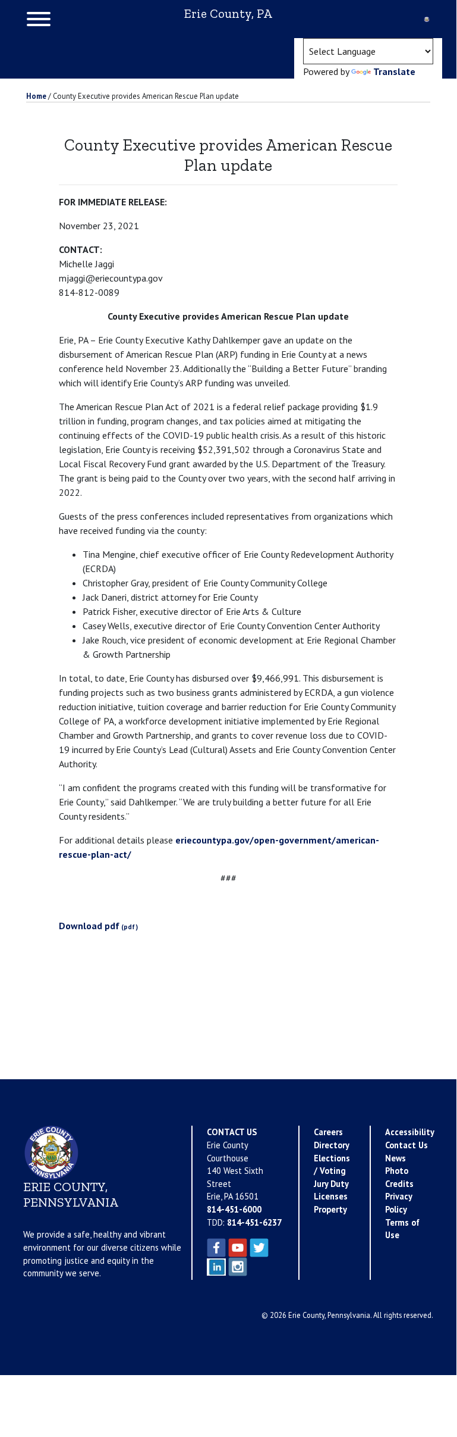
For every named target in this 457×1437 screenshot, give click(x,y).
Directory (331, 1145)
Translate (394, 71)
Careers (328, 1132)
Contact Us (406, 1145)
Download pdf (89, 926)
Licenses (331, 1196)
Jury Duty (331, 1183)
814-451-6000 (234, 1209)
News (395, 1158)
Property (330, 1209)
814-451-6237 (254, 1222)
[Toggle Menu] (39, 19)
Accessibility (409, 1132)
